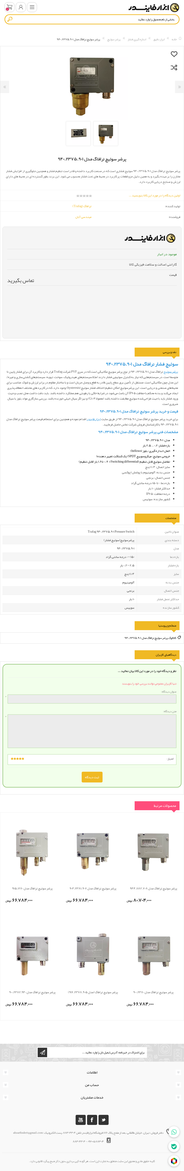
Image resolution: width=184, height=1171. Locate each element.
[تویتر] (104, 1120)
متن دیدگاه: (169, 711)
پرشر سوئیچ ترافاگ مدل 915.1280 (32, 888)
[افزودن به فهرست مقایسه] (174, 67)
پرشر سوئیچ (171, 371)
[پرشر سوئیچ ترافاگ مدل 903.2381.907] (93, 850)
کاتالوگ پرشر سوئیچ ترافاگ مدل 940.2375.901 (150, 637)
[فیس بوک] (92, 1120)
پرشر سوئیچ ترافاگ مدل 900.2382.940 (32, 992)
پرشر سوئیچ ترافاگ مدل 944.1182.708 (153, 888)
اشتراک (42, 1052)
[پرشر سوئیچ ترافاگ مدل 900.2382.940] (32, 954)
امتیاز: (170, 759)
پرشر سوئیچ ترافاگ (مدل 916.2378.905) (93, 992)
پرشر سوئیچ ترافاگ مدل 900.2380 (153, 992)
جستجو (10, 19)
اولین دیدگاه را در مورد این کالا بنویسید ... (154, 195)
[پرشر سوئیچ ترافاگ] (93, 954)
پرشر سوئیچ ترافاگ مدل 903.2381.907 (93, 888)
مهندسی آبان (83, 217)
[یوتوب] (81, 1120)
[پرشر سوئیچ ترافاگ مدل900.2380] (153, 954)
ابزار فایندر (94, 419)
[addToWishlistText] (174, 54)
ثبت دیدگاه (92, 777)
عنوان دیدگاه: (168, 692)
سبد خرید (9, 7)
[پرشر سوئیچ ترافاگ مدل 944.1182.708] (153, 850)
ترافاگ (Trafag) (82, 206)
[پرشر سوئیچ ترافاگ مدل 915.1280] (32, 850)
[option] (105, 133)
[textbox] (92, 19)
